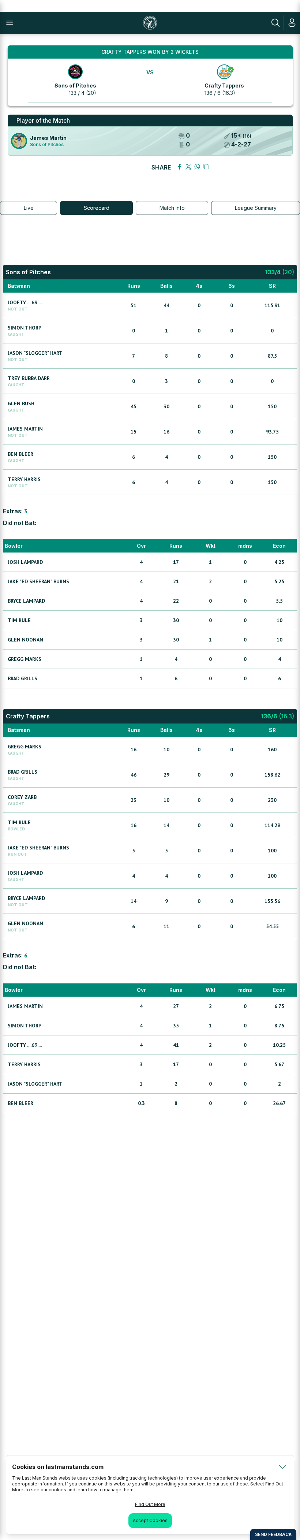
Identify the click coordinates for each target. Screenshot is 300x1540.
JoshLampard (25, 562)
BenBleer (20, 454)
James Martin (48, 138)
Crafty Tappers (224, 85)
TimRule (19, 620)
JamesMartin (25, 428)
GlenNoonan (25, 639)
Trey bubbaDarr (29, 378)
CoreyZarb (22, 797)
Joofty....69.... (25, 302)
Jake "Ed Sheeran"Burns (38, 581)
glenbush (21, 403)
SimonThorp (24, 327)
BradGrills (22, 678)
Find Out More (150, 1504)
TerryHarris (24, 479)
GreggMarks (24, 659)
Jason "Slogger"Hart (35, 353)
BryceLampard (26, 601)
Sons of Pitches (75, 85)
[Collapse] (282, 1466)
